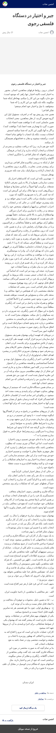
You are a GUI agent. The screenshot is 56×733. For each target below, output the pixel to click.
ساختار (41, 699)
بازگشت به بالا (7, 720)
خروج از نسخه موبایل (28, 728)
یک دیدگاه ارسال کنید (28, 708)
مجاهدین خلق (40, 693)
